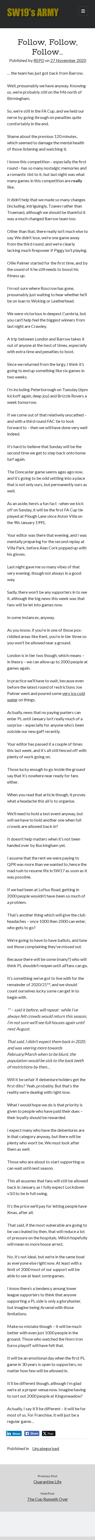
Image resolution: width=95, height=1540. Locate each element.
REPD (39, 60)
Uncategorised (45, 1448)
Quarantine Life (47, 1481)
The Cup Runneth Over (47, 1498)
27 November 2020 (68, 60)
